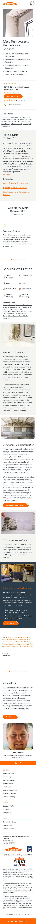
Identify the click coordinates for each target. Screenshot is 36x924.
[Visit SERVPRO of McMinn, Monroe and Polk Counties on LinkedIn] (16, 763)
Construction (7, 787)
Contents (6, 318)
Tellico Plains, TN (16, 124)
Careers (5, 809)
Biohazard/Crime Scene (24, 305)
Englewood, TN (25, 122)
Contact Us (7, 813)
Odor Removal (18, 314)
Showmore (6, 174)
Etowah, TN (27, 119)
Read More (10, 717)
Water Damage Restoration (15, 183)
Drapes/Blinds (8, 314)
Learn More (10, 623)
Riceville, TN (5, 124)
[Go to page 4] (18, 260)
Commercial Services (10, 790)
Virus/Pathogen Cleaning (11, 307)
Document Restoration (24, 311)
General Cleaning (9, 797)
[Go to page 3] (16, 260)
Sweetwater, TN (15, 117)
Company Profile (8, 806)
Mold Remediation (9, 780)
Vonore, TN (15, 122)
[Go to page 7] (24, 260)
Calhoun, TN (27, 124)
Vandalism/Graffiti (22, 316)
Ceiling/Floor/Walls (9, 311)
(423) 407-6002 (12, 96)
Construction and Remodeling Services (16, 193)
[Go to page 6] (22, 260)
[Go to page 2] (14, 260)
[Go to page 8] (24, 671)
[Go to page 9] (26, 671)
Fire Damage (7, 777)
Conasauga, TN (6, 126)
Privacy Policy (7, 825)
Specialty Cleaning (9, 793)
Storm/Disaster (8, 783)
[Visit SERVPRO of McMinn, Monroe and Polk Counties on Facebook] (20, 763)
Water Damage (8, 773)
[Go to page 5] (20, 260)
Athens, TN (5, 117)
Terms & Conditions (9, 822)
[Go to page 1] (12, 260)
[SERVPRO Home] (9, 3)
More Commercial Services (15, 505)
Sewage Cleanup (9, 305)
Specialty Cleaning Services (15, 187)
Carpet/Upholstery (16, 309)
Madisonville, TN (6, 119)
